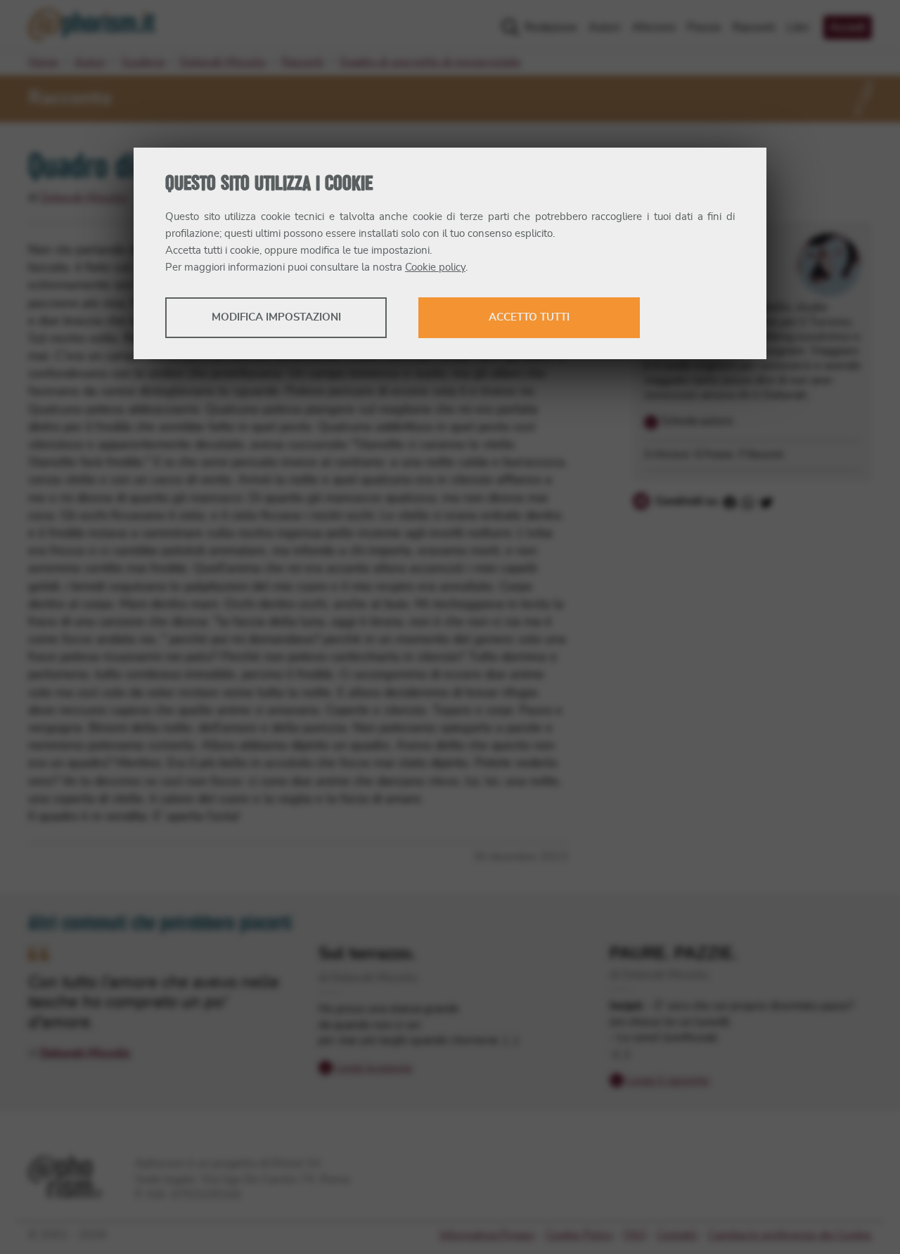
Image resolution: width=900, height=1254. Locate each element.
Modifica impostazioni (276, 317)
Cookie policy (435, 267)
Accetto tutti (529, 317)
